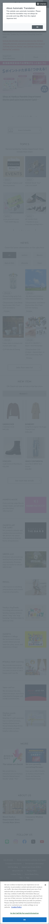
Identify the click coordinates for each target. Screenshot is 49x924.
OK (24, 920)
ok (37, 27)
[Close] (45, 884)
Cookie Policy (16, 907)
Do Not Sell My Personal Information (24, 913)
